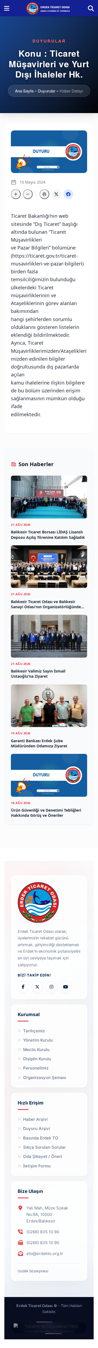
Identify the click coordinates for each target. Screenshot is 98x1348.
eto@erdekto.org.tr (44, 1253)
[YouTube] (65, 986)
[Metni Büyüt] (16, 194)
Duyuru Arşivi (36, 1128)
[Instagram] (51, 986)
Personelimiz (35, 1068)
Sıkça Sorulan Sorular (44, 1147)
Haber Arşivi (35, 1119)
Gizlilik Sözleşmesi (33, 1271)
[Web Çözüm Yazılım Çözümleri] (49, 1328)
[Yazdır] (44, 194)
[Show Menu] (6, 8)
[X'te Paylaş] (56, 194)
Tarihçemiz (34, 1030)
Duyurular (46, 91)
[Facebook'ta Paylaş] (68, 194)
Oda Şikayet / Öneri (42, 1156)
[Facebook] (23, 986)
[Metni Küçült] (28, 194)
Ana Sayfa (24, 91)
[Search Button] (91, 8)
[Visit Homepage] (48, 8)
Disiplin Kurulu (37, 1058)
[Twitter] (37, 986)
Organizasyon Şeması (44, 1077)
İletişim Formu (37, 1165)
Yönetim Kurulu (38, 1040)
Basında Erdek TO (40, 1138)
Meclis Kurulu (36, 1049)
